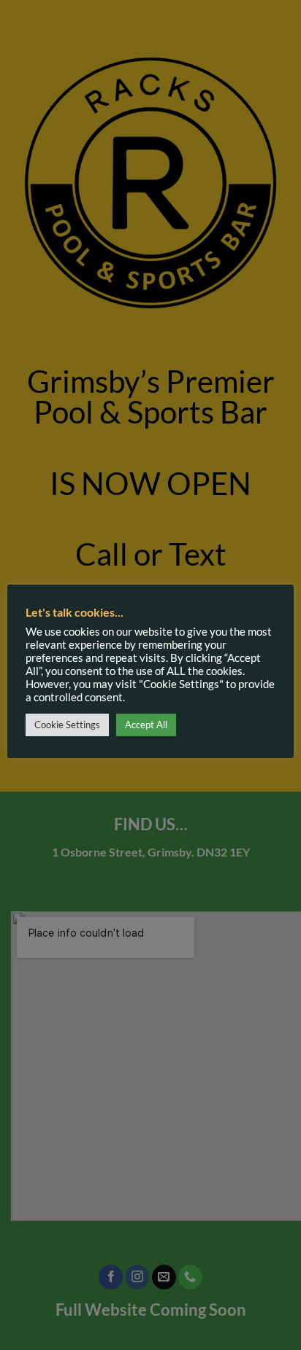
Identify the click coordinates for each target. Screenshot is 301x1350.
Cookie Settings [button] (67, 724)
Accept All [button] (146, 724)
